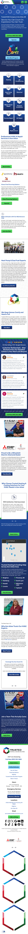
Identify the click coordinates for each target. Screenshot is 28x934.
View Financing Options (10, 199)
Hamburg (6, 580)
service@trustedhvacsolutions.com (14, 813)
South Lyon (20, 580)
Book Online (6, 166)
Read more (5, 370)
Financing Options (14, 772)
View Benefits (7, 474)
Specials (14, 40)
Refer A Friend (14, 778)
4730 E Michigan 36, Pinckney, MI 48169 (14, 803)
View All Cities (7, 592)
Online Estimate (14, 767)
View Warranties (14, 674)
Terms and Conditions (11, 831)
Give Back (7, 327)
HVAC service (8, 639)
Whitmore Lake (19, 584)
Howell (5, 583)
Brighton (6, 577)
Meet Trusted (7, 651)
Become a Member (14, 796)
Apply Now (6, 735)
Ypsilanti (19, 587)
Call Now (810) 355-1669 (14, 35)
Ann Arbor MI (14, 808)
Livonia (5, 586)
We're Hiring (14, 817)
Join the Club (7, 231)
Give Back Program (12, 58)
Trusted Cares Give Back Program (14, 776)
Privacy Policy (18, 831)
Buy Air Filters (14, 770)
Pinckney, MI (20, 577)
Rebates (14, 774)
